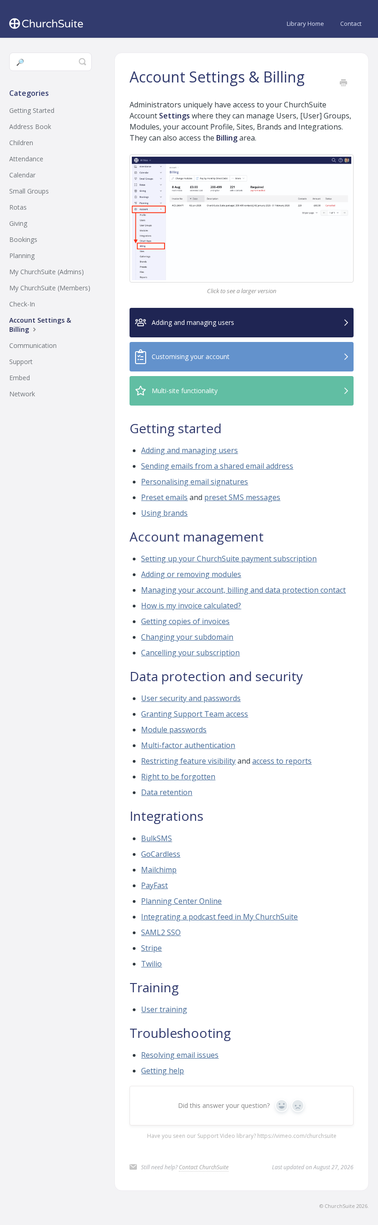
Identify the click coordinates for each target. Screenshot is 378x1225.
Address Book (30, 126)
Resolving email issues (180, 1055)
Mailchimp (159, 870)
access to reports (282, 761)
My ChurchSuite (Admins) (46, 271)
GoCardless (160, 854)
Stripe (151, 948)
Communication (33, 345)
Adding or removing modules (191, 574)
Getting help (162, 1071)
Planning (22, 255)
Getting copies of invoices (185, 621)
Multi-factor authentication (188, 745)
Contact (350, 23)
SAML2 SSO (161, 932)
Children (21, 142)
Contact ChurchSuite (204, 1167)
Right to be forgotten (178, 777)
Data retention (166, 792)
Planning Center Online (181, 901)
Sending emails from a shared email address (217, 466)
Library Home (305, 23)
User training (164, 1009)
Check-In (22, 304)
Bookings (23, 239)
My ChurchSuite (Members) (49, 287)
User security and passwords (191, 698)
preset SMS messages (242, 497)
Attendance (26, 158)
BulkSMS (156, 838)
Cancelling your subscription (190, 653)
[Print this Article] (343, 83)
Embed (19, 377)
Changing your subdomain (187, 637)
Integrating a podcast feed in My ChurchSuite (219, 917)
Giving (18, 223)
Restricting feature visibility (188, 761)
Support (21, 361)
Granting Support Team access (194, 714)
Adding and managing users (189, 450)
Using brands (164, 513)
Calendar (22, 175)
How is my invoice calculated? (191, 606)
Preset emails (164, 497)
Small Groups (29, 191)
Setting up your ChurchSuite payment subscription (229, 559)
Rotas (18, 207)
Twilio (151, 964)
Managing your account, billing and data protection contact (243, 590)
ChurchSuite (340, 1205)
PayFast (154, 885)
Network (22, 393)
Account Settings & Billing (40, 325)
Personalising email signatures (194, 482)
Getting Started (31, 110)
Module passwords (174, 729)
